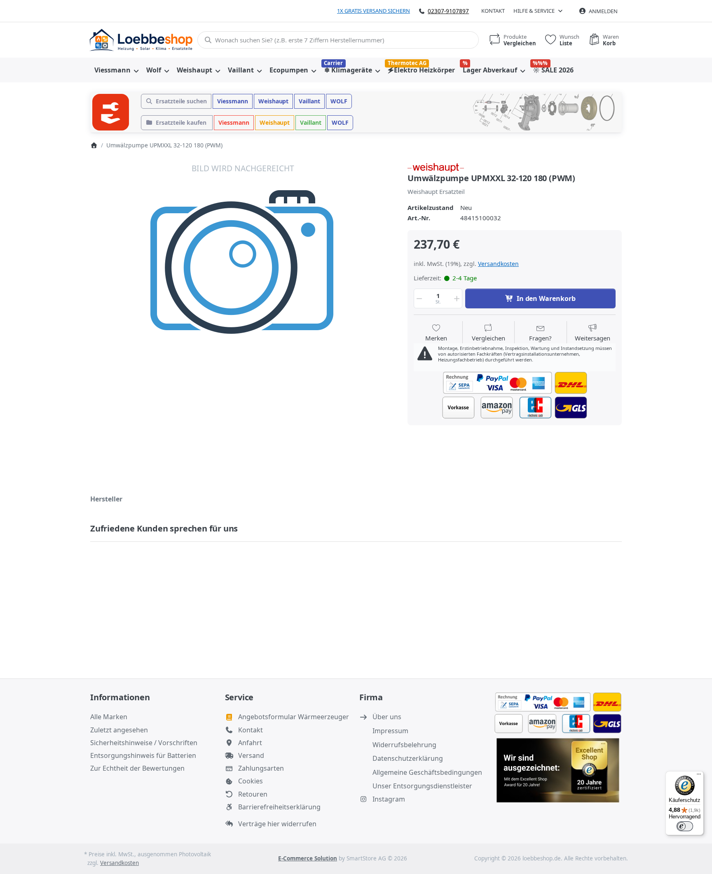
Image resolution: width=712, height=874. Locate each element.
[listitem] (242, 314)
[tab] (106, 499)
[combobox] (338, 40)
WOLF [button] (338, 101)
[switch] (685, 826)
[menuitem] (116, 70)
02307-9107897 (448, 11)
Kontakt (493, 10)
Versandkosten (498, 264)
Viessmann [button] (232, 101)
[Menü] (699, 776)
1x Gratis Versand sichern (373, 10)
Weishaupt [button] (273, 101)
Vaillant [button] (309, 101)
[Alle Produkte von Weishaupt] (436, 167)
